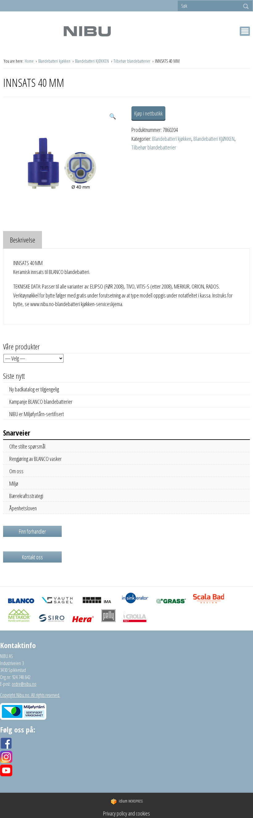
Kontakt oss (32, 557)
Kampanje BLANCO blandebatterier (41, 401)
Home (30, 61)
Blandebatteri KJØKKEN (92, 61)
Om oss (16, 471)
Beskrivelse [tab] (22, 239)
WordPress (131, 801)
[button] (112, 116)
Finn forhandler (32, 531)
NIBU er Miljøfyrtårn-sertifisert (36, 414)
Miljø (13, 483)
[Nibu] (87, 31)
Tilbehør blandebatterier (132, 61)
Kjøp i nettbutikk (148, 113)
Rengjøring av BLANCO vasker (35, 458)
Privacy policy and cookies (126, 813)
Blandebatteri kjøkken (54, 61)
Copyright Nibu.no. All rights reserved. (30, 695)
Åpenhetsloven (23, 508)
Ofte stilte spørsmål (27, 446)
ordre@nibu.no (24, 684)
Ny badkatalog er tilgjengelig (34, 389)
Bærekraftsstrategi (26, 496)
